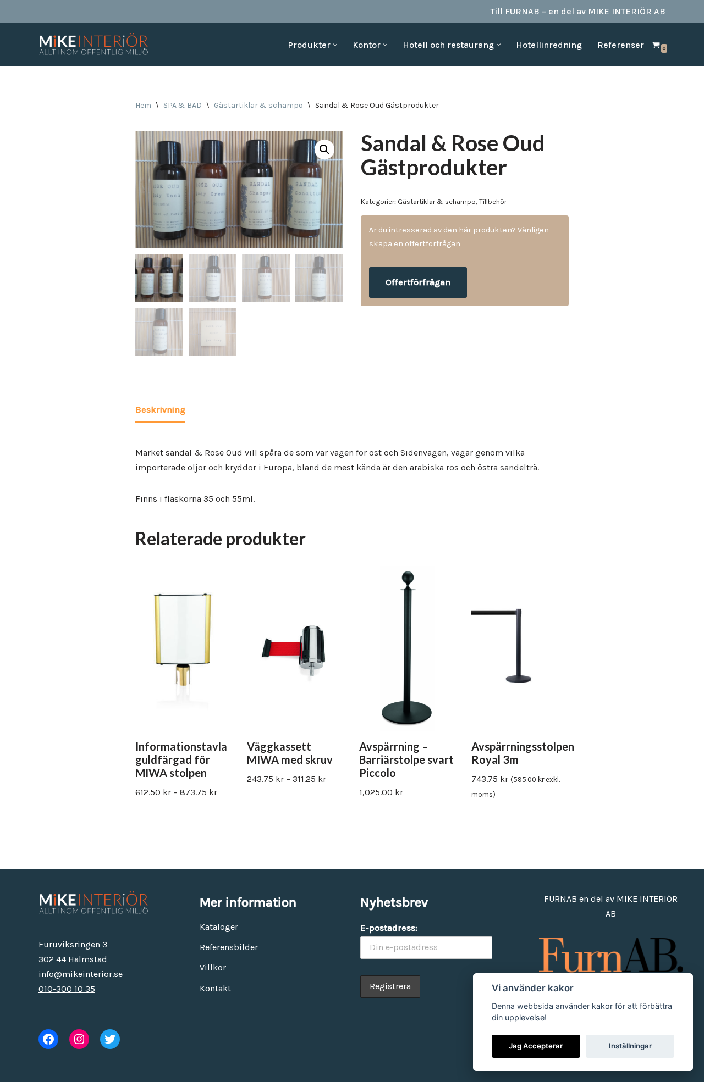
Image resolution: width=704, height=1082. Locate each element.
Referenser (620, 45)
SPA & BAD (182, 105)
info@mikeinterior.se (80, 974)
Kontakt (215, 988)
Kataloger (219, 927)
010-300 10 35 (66, 989)
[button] (335, 45)
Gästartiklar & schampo (258, 105)
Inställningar (630, 1045)
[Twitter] (110, 1039)
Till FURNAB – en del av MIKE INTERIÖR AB (578, 11)
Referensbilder (229, 947)
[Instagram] (79, 1039)
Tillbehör (493, 201)
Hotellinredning (549, 45)
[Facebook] (48, 1039)
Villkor (213, 967)
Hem (143, 105)
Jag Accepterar (536, 1045)
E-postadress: (388, 928)
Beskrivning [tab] (160, 409)
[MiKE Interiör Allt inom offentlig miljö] (93, 44)
